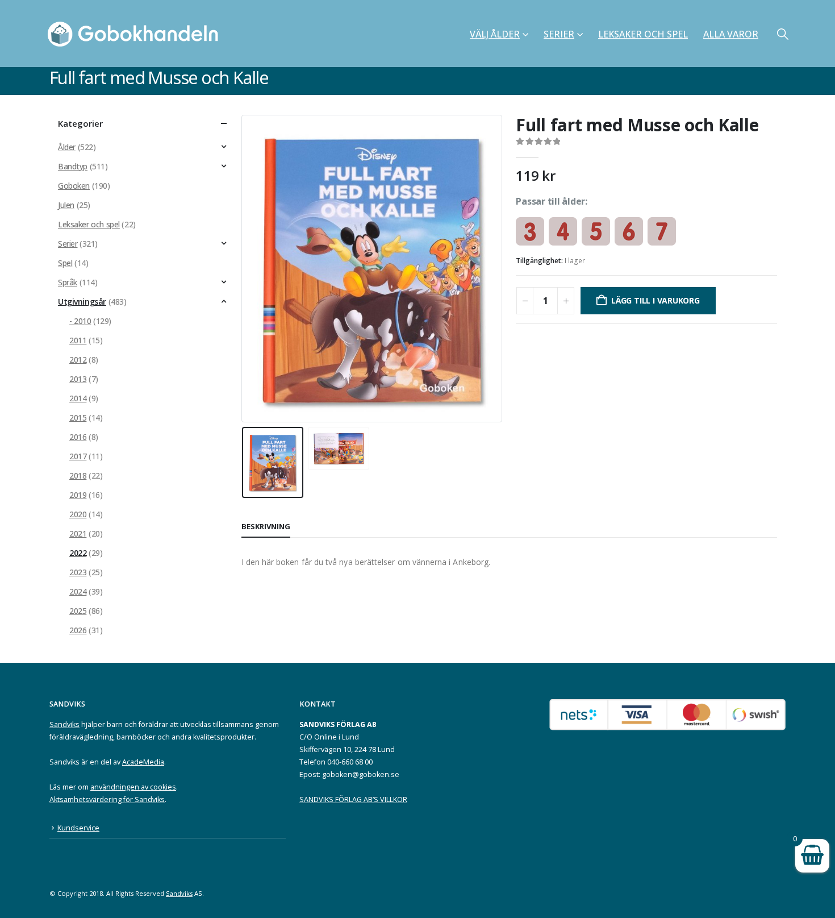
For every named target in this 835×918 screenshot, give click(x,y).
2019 (77, 494)
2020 (77, 514)
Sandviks (64, 724)
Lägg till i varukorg (655, 300)
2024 (77, 591)
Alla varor (730, 34)
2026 (77, 630)
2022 (77, 552)
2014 (77, 398)
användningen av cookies (133, 787)
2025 (77, 610)
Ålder (67, 147)
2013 (77, 378)
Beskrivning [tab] (265, 526)
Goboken (74, 185)
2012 (77, 359)
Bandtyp (72, 166)
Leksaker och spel (643, 34)
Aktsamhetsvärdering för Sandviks (107, 799)
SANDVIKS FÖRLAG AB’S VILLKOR (353, 799)
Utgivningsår (82, 301)
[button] (783, 34)
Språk (67, 282)
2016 (77, 436)
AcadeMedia (143, 762)
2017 (77, 456)
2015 (77, 417)
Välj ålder (495, 34)
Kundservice (78, 828)
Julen (66, 205)
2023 (77, 572)
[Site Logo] (136, 33)
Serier (559, 34)
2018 (77, 475)
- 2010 (80, 320)
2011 (77, 340)
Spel (65, 262)
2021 (77, 533)
